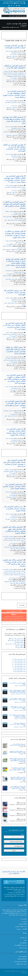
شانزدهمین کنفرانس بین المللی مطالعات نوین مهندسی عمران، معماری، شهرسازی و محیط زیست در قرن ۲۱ (14, 179)
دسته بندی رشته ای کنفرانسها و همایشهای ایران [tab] (12, 872)
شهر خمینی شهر (6, 249)
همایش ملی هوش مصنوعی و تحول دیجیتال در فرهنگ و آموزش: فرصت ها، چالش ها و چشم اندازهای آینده (17, 691)
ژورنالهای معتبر (23, 942)
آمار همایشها (22, 924)
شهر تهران (8, 56)
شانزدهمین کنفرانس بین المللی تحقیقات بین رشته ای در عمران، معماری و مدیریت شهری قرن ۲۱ (14, 326)
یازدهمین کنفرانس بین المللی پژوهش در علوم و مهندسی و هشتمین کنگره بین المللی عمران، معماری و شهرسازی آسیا (14, 379)
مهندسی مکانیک (9, 211)
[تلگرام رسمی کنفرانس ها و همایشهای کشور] (9, 5)
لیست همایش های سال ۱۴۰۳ (18, 661)
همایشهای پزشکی (23, 956)
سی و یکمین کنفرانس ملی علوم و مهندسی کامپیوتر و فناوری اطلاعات (17, 752)
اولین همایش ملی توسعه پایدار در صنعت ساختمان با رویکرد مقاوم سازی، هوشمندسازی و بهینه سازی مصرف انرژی (15, 263)
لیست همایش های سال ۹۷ (19, 671)
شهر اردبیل (8, 279)
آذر (15, 190)
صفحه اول (21, 1)
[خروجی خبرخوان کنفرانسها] (11, 5)
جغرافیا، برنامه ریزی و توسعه (10, 74)
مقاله (25, 940)
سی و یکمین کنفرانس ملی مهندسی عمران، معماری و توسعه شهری (14, 508)
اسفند (14, 54)
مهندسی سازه (17, 360)
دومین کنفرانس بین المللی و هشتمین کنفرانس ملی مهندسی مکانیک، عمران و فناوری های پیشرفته (14, 205)
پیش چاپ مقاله (23, 947)
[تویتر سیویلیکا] (16, 5)
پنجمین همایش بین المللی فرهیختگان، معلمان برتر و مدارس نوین (17, 724)
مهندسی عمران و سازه (10, 538)
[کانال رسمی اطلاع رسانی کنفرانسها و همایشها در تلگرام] (14, 882)
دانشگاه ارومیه (20, 647)
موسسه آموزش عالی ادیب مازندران (15, 643)
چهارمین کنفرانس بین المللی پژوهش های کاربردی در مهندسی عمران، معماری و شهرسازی (14, 148)
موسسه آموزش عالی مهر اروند (16, 640)
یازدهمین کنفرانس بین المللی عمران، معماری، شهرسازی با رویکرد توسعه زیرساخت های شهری (15, 432)
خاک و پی (23, 540)
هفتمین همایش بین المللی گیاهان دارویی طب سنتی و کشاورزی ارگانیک (17, 707)
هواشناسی (23, 76)
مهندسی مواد (10, 574)
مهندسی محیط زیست (8, 536)
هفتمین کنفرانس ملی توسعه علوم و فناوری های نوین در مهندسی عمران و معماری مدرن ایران (14, 463)
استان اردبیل (15, 279)
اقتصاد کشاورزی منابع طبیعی (13, 76)
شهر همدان (16, 702)
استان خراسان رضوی (13, 415)
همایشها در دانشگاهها (20, 3)
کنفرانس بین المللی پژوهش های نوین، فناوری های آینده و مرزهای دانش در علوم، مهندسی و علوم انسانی (17, 778)
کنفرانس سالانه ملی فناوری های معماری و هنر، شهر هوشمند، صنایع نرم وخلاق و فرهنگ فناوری (14, 530)
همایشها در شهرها (14, 1)
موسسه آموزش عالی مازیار (17, 638)
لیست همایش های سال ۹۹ (19, 667)
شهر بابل (8, 519)
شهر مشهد (13, 693)
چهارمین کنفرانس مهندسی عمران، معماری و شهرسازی (14, 46)
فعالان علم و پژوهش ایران (21, 961)
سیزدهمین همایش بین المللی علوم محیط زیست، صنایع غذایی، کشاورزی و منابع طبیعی (17, 716)
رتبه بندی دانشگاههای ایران (20, 945)
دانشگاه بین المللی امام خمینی (17, 548)
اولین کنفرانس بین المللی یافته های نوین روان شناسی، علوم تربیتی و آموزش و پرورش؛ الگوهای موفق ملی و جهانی (17, 760)
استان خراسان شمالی (13, 220)
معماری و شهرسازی (16, 52)
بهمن (14, 78)
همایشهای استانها (7, 1)
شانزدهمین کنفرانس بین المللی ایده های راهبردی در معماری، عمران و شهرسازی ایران (15, 404)
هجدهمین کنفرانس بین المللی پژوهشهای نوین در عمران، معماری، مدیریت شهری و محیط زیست (14, 94)
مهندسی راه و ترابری (9, 360)
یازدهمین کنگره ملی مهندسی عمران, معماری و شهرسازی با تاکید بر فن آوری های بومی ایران (14, 120)
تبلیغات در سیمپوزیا (21, 929)
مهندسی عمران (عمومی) (19, 213)
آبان (15, 214)
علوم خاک (10, 71)
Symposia (24, 972)
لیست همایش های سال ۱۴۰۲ (18, 662)
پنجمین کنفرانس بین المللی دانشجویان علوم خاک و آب (14, 67)
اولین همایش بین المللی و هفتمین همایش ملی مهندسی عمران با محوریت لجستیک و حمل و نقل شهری (15, 234)
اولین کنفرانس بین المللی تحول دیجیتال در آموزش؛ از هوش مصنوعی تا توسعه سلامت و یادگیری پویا (17, 769)
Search (22, 834)
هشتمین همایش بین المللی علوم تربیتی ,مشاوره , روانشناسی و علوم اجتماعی (17, 699)
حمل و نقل (18, 242)
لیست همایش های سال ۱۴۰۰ (18, 666)
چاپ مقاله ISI (23, 937)
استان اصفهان (14, 249)
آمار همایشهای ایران (13, 611)
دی (15, 105)
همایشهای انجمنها (10, 3)
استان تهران (15, 56)
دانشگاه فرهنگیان (20, 642)
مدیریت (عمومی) (7, 334)
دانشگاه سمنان (19, 546)
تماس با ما (23, 919)
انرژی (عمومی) (9, 270)
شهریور (14, 336)
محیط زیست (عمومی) (12, 72)
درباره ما (24, 921)
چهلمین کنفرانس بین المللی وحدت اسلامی (17, 683)
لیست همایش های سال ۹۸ (19, 669)
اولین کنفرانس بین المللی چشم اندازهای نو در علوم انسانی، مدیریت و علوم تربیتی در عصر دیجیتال (17, 787)
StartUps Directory (22, 959)
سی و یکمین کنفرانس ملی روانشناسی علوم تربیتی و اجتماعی (17, 744)
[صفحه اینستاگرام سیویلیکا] (19, 5)
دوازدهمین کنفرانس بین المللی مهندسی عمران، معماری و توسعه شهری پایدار (14, 486)
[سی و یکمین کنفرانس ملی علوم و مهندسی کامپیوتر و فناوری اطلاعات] (5, 752)
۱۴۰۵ (11, 54)
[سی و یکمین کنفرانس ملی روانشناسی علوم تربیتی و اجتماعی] (5, 745)
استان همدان (21, 702)
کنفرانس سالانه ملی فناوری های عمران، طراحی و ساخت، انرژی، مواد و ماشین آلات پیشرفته (14, 563)
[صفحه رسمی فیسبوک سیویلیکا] (14, 5)
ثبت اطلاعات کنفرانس (20, 926)
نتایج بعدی (22, 605)
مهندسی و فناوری (9, 469)
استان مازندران (14, 519)
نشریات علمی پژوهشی (21, 963)
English (4, 3)
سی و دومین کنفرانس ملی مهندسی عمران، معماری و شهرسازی (14, 292)
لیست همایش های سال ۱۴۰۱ (18, 664)
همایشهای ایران (23, 27)
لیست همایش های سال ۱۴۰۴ (18, 659)
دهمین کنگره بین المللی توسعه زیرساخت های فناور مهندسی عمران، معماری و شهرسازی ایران (15, 350)
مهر (15, 273)
